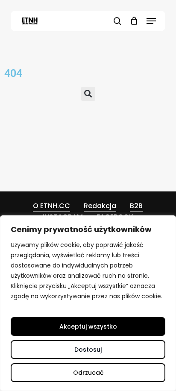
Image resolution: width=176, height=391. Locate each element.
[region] (88, 303)
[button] (151, 21)
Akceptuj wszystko (88, 326)
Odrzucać (88, 372)
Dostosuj (88, 349)
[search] (117, 21)
